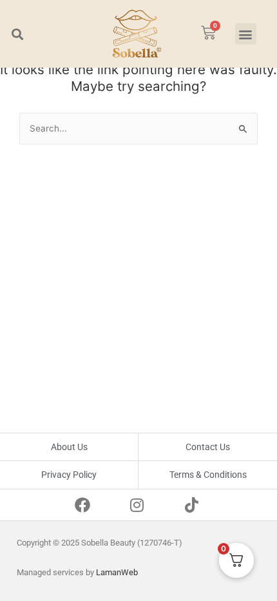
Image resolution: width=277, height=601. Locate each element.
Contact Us (208, 447)
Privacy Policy (69, 474)
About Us (69, 447)
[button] (17, 33)
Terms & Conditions (208, 474)
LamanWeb (117, 572)
